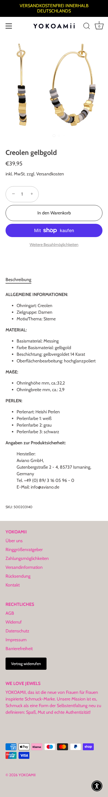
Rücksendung (18, 576)
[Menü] (9, 26)
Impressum (16, 639)
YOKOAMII (27, 775)
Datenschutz (17, 631)
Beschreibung (18, 279)
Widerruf (14, 622)
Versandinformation (24, 567)
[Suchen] (87, 27)
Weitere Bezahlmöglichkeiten (54, 244)
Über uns (14, 540)
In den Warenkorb (54, 213)
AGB (10, 613)
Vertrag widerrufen (26, 663)
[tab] (21, 279)
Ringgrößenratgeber (24, 549)
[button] (96, 785)
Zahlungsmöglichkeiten (27, 558)
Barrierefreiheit (19, 648)
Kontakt (13, 585)
